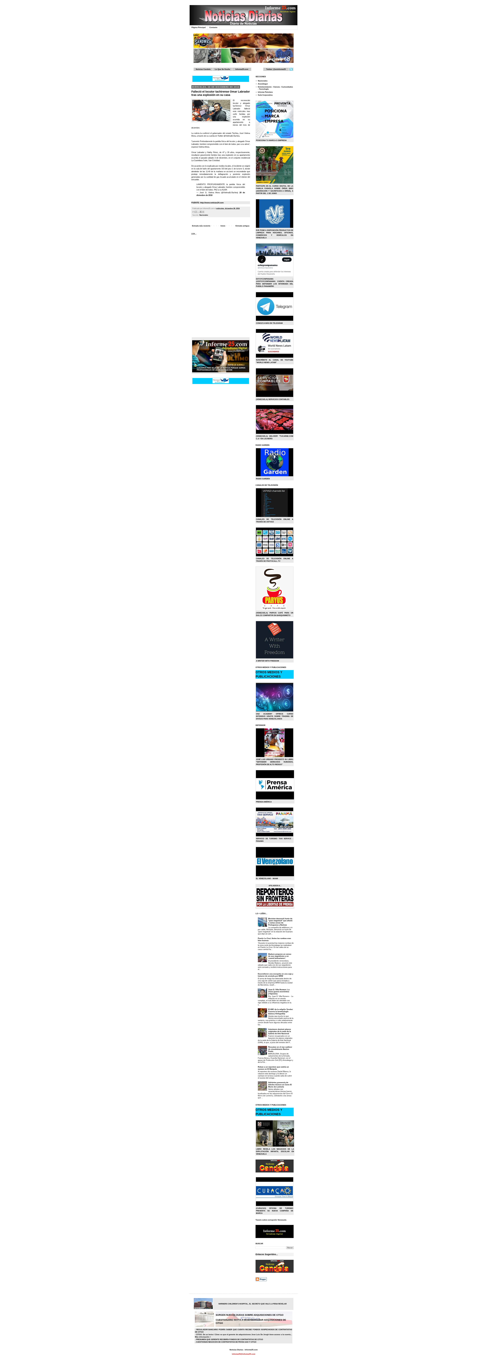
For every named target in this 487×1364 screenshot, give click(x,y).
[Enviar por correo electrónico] (193, 212)
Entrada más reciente (201, 226)
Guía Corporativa (265, 95)
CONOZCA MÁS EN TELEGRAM (269, 323)
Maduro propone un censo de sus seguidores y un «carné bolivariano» (279, 956)
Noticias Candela (203, 69)
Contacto (213, 27)
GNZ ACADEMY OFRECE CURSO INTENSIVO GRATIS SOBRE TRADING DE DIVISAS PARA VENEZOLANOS (274, 716)
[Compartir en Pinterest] (203, 212)
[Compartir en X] (198, 212)
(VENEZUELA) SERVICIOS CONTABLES (272, 399)
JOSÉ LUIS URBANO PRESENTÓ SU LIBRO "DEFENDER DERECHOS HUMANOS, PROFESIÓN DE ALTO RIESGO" (274, 761)
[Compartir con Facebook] (200, 212)
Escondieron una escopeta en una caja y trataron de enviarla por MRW (275, 975)
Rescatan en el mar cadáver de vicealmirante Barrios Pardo (280, 1049)
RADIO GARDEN (263, 479)
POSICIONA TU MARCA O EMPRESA (271, 140)
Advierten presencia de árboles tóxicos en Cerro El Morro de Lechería (280, 1084)
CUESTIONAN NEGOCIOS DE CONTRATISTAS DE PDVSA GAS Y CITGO (226, 1342)
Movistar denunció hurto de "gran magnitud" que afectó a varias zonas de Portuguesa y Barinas (280, 922)
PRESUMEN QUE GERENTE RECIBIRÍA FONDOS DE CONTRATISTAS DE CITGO (229, 1339)
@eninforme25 (279, 69)
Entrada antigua (242, 226)
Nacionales (203, 215)
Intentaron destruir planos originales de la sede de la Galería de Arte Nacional (279, 1031)
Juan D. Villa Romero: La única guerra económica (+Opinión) (279, 992)
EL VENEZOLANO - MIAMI (267, 878)
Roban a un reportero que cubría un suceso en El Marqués (273, 1068)
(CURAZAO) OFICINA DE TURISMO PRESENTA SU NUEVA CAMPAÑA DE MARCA (274, 1210)
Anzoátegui (263, 84)
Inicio (223, 226)
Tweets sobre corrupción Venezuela (271, 1220)
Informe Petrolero (265, 92)
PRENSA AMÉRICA (264, 802)
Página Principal (199, 27)
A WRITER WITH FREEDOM (267, 661)
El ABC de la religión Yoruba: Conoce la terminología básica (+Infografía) (280, 1011)
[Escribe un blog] (196, 212)
